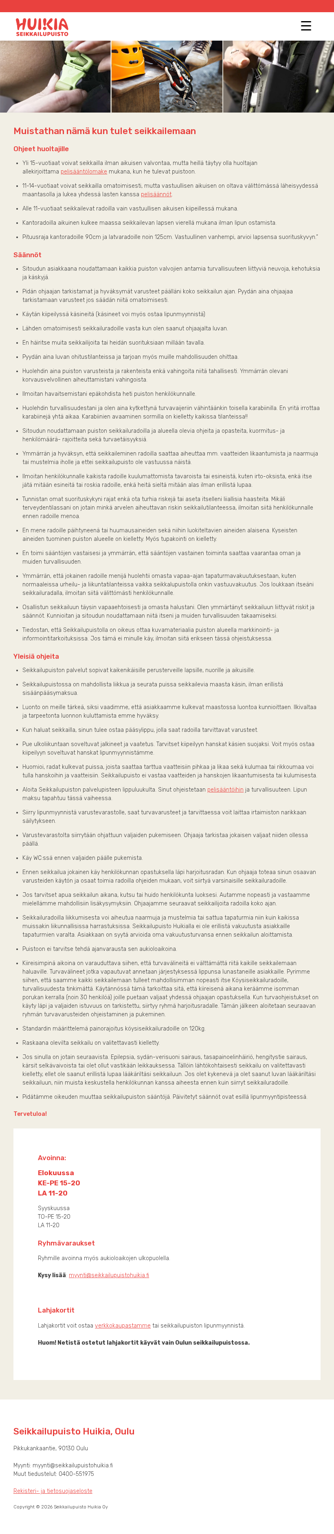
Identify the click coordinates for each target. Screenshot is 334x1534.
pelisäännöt (156, 194)
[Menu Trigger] (306, 25)
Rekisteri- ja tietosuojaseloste (52, 1491)
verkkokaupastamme (123, 1325)
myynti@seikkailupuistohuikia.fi (109, 1275)
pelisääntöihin (225, 789)
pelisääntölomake (84, 171)
